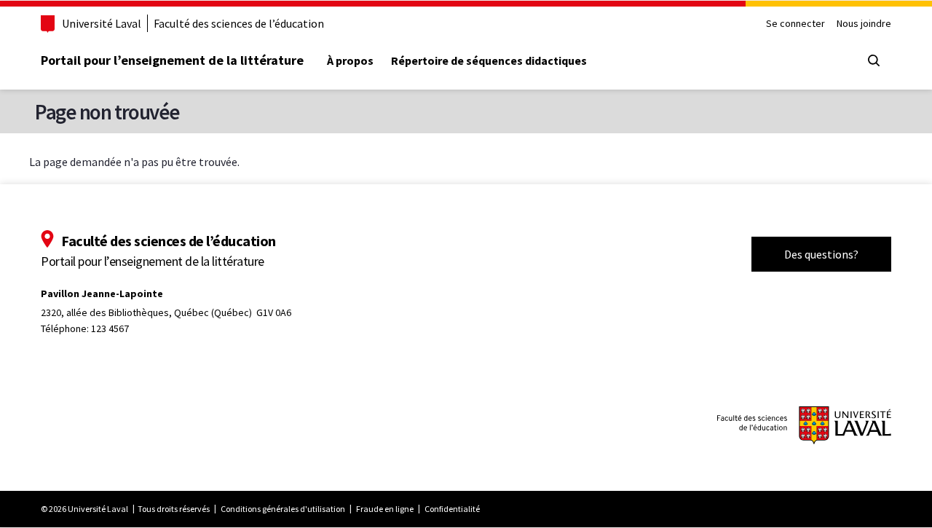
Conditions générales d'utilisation (283, 508)
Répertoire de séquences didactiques (489, 60)
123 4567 (110, 328)
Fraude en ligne (385, 508)
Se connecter (795, 23)
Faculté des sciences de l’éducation (239, 23)
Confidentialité (452, 508)
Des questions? (821, 254)
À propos (350, 60)
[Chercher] (873, 60)
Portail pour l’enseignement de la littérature (172, 60)
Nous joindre (864, 23)
